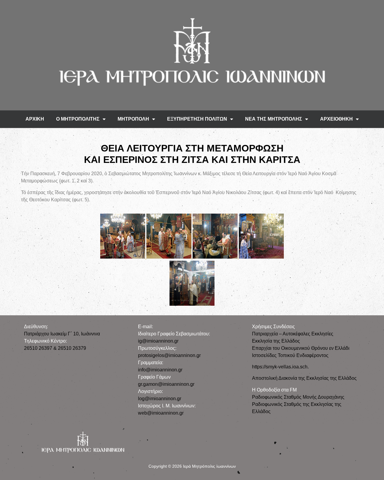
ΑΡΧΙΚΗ (35, 119)
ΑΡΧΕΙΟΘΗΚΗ (336, 119)
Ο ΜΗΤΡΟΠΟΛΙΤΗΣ (78, 119)
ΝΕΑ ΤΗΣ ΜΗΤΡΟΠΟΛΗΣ (273, 119)
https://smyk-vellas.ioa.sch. (280, 366)
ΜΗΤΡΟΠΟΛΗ (133, 119)
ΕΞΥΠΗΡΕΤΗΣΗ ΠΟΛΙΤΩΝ (197, 119)
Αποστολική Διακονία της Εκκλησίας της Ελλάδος (304, 378)
